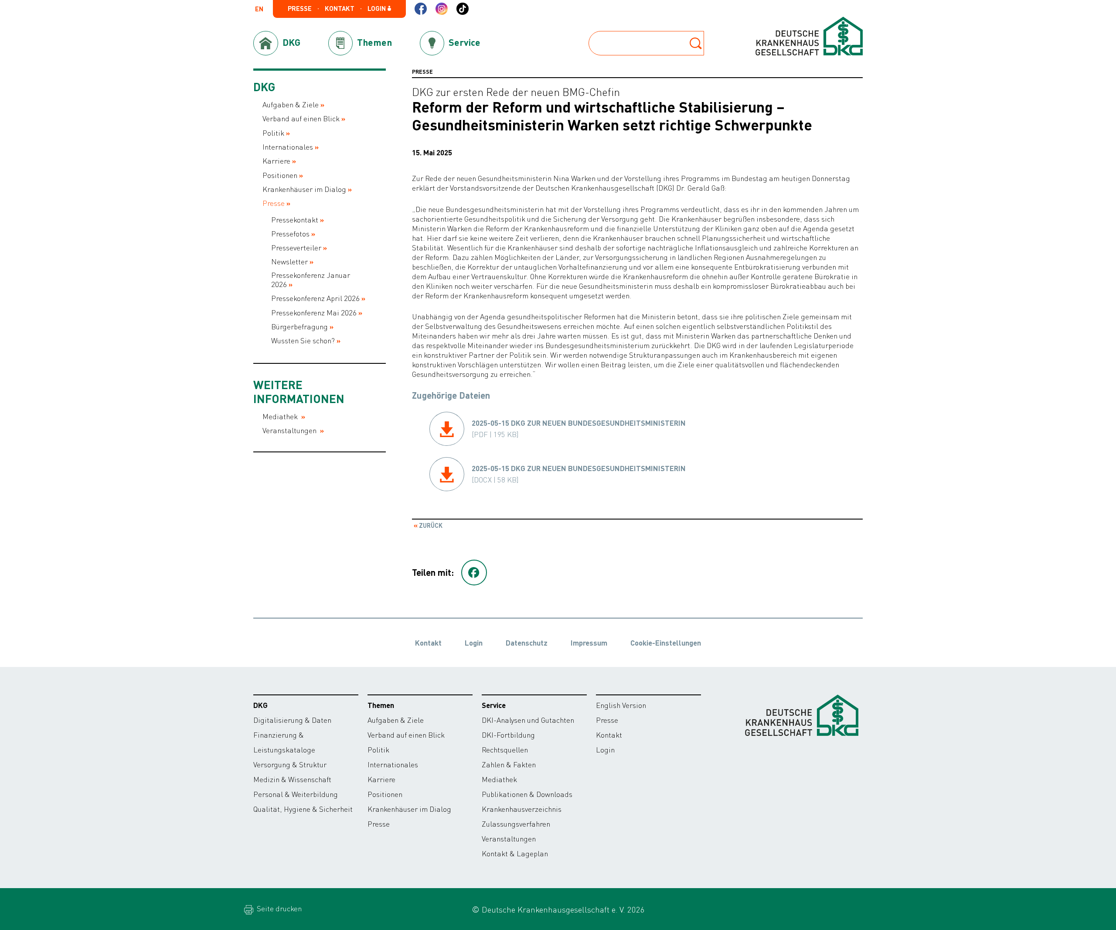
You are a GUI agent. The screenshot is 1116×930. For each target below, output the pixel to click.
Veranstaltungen (290, 430)
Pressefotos (290, 233)
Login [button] (377, 8)
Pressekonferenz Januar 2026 (310, 279)
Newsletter (289, 261)
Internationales (287, 146)
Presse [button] (300, 8)
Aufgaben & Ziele (290, 104)
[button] (474, 573)
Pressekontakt (294, 219)
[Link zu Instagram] (442, 9)
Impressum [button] (589, 642)
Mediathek (280, 416)
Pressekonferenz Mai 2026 (314, 312)
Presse (273, 203)
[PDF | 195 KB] (579, 428)
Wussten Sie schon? (303, 340)
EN (259, 9)
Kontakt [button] (339, 8)
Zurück (430, 525)
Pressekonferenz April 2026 (315, 298)
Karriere (276, 160)
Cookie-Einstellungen (665, 642)
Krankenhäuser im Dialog (304, 189)
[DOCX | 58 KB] (579, 473)
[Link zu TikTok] (462, 9)
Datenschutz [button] (527, 642)
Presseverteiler (296, 247)
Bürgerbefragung (299, 326)
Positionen (279, 175)
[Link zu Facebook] (421, 9)
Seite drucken (278, 908)
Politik (273, 132)
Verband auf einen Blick (301, 118)
